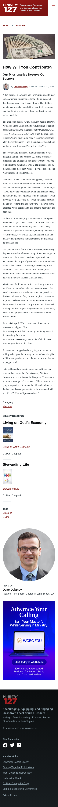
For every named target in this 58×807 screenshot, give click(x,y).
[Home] (29, 699)
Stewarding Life (11, 488)
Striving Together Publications (18, 767)
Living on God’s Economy (16, 447)
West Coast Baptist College (17, 772)
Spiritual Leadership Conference (20, 789)
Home (5, 25)
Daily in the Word (12, 778)
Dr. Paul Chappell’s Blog (16, 783)
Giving (6, 517)
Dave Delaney (21, 86)
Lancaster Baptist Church (16, 762)
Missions (20, 25)
